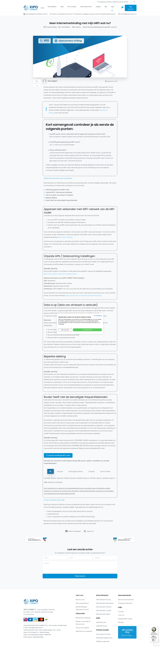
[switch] (154, 640)
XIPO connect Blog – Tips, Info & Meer (56, 27)
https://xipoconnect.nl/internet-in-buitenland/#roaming (83, 295)
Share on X (90, 531)
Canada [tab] (91, 471)
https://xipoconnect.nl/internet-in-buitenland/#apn (60, 274)
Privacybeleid (98, 315)
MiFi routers (76, 27)
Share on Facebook (75, 531)
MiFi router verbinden (66, 237)
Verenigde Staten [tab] (75, 471)
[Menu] (157, 627)
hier (53, 145)
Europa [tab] (60, 471)
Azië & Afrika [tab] (105, 471)
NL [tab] (51, 471)
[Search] (134, 2)
